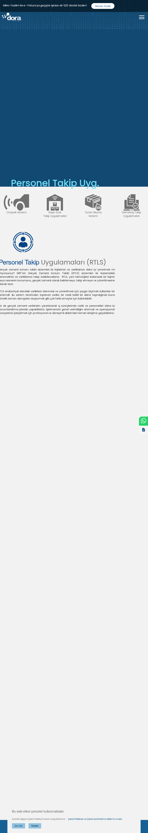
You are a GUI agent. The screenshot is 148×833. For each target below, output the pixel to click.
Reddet (34, 825)
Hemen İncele (103, 6)
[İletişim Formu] (143, 429)
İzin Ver (18, 825)
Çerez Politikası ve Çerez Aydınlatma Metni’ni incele (95, 819)
